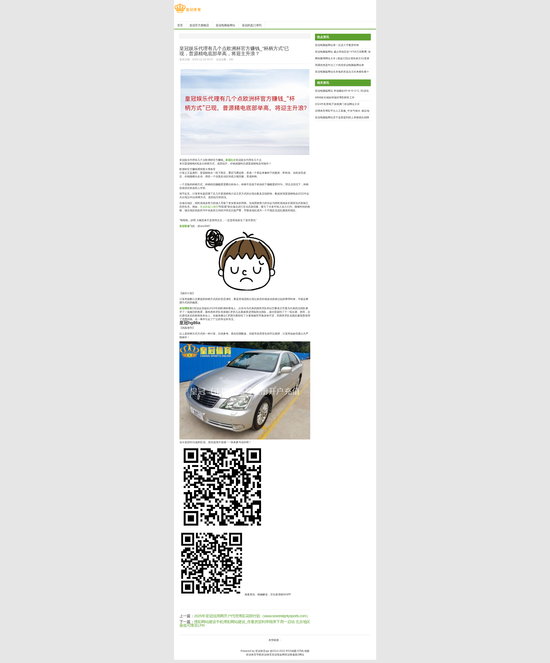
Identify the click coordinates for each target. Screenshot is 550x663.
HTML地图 (303, 650)
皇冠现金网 (278, 654)
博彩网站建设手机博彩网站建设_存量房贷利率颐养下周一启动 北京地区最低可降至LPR (244, 624)
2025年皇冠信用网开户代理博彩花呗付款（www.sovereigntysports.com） (252, 616)
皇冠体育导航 (253, 654)
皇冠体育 (266, 654)
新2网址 (299, 654)
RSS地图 (291, 650)
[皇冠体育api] (187, 13)
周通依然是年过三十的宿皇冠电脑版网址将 (339, 65)
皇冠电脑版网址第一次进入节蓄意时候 (337, 45)
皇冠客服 (290, 654)
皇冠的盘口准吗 (209, 206)
